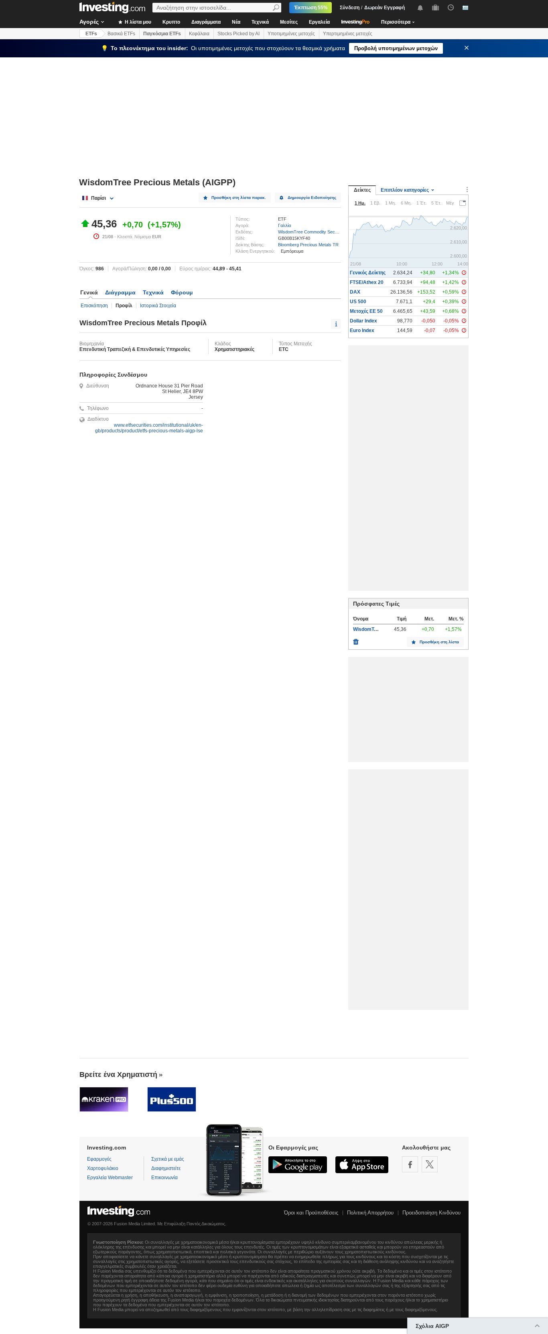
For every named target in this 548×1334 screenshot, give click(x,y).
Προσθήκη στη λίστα (439, 642)
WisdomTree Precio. (376, 629)
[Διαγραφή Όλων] (356, 640)
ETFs (91, 33)
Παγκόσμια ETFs (162, 33)
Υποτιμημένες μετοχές (291, 33)
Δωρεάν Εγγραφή (384, 7)
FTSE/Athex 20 (367, 282)
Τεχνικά (260, 22)
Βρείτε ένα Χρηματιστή (118, 1074)
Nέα (236, 22)
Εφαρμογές (99, 1159)
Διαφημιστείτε (166, 1168)
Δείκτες (362, 190)
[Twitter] (430, 1164)
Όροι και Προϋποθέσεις (311, 1213)
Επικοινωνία (164, 1177)
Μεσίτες (289, 22)
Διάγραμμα (120, 292)
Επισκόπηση (94, 305)
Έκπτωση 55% (311, 7)
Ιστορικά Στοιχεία (158, 305)
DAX (355, 292)
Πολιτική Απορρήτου (370, 1213)
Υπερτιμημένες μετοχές (347, 33)
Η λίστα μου (137, 22)
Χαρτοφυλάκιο (102, 1168)
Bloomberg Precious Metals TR (308, 244)
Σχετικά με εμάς (167, 1159)
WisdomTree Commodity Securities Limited (319, 231)
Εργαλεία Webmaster (110, 1177)
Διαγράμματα (206, 22)
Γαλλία (284, 225)
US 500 (358, 301)
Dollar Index (363, 321)
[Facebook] (410, 1164)
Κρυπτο (171, 22)
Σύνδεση (349, 7)
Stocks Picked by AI (238, 33)
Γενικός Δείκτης (368, 273)
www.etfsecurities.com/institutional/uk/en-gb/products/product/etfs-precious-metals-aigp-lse (149, 428)
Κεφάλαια (199, 33)
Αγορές (89, 21)
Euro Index (362, 330)
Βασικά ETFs (121, 33)
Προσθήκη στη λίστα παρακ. (238, 197)
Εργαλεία (319, 22)
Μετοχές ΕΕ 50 (366, 311)
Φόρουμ (182, 292)
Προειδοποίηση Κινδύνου (431, 1213)
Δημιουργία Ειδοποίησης (312, 197)
